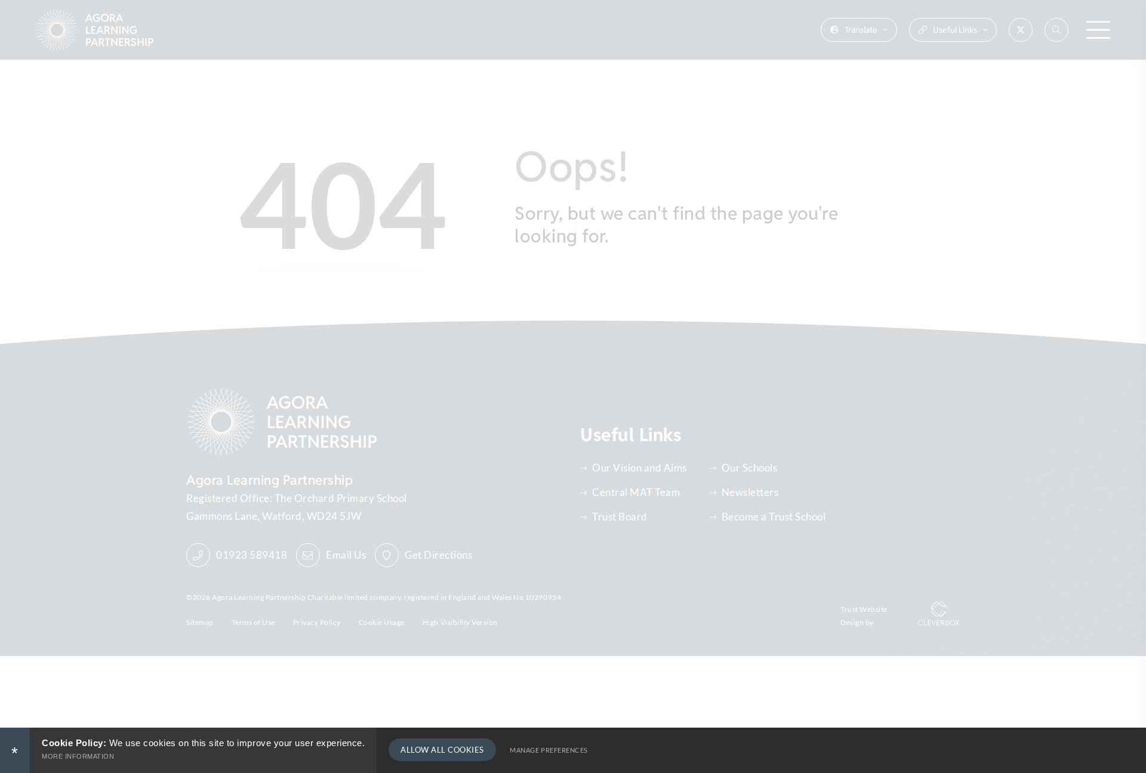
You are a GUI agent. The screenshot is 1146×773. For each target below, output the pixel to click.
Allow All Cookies (442, 749)
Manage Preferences (548, 750)
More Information (78, 756)
